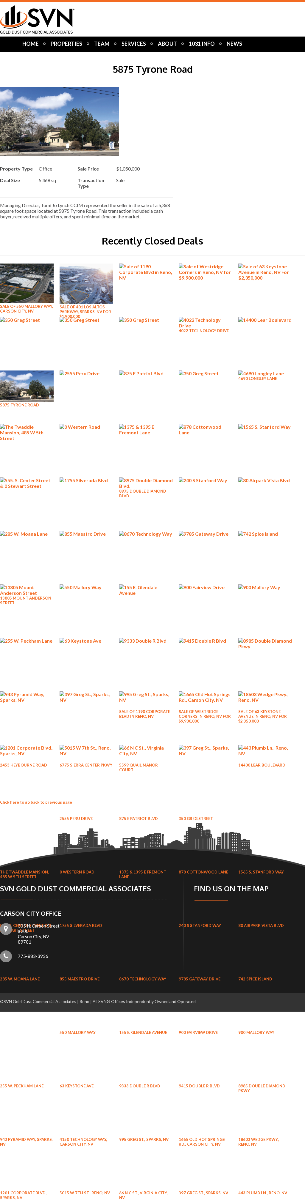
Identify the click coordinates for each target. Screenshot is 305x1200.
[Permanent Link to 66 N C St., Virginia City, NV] (146, 753)
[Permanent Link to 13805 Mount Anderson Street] (27, 593)
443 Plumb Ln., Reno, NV (262, 1192)
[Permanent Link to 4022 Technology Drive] (205, 325)
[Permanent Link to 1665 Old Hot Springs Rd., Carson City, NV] (205, 700)
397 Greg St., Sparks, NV (203, 1192)
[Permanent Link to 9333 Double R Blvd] (146, 641)
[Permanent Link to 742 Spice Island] (265, 534)
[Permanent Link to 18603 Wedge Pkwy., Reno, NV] (265, 700)
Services (134, 43)
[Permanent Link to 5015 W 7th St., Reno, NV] (86, 753)
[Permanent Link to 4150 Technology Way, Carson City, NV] (86, 700)
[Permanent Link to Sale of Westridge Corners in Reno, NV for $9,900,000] (205, 277)
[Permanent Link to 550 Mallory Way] (86, 587)
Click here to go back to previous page (36, 802)
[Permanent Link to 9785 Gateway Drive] (205, 534)
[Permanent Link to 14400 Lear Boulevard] (265, 320)
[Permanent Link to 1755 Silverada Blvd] (86, 480)
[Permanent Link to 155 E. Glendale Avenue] (146, 593)
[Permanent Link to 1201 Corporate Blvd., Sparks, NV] (27, 753)
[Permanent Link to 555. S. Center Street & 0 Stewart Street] (27, 486)
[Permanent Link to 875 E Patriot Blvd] (146, 373)
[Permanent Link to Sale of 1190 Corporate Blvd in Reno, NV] (146, 277)
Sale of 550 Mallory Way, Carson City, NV (26, 308)
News (234, 43)
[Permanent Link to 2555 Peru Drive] (86, 373)
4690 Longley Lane (257, 378)
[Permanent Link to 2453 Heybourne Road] (27, 320)
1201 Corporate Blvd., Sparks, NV (23, 1195)
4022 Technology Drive (204, 330)
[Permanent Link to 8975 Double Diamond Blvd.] (146, 486)
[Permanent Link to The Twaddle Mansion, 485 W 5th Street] (27, 438)
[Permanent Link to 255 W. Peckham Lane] (27, 641)
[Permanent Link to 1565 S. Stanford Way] (265, 427)
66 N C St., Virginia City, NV (143, 1195)
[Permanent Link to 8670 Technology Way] (146, 534)
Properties (66, 43)
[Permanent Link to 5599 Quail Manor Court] (146, 320)
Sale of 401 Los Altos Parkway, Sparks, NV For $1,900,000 (85, 312)
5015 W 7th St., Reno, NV (85, 1192)
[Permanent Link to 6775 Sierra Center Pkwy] (86, 320)
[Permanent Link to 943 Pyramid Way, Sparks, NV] (27, 700)
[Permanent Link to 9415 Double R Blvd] (205, 641)
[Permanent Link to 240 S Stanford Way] (205, 480)
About (167, 43)
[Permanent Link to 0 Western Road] (86, 427)
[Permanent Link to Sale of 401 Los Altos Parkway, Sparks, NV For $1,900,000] (86, 302)
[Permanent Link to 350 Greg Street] (205, 373)
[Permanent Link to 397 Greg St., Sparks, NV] (205, 753)
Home (30, 43)
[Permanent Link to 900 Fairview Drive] (205, 587)
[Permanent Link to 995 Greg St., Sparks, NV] (146, 700)
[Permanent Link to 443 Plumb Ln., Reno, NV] (265, 753)
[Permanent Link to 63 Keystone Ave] (86, 641)
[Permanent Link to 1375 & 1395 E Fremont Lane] (146, 432)
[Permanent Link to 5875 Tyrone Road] (27, 400)
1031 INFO (202, 43)
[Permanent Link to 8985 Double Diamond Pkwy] (265, 646)
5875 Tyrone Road (19, 405)
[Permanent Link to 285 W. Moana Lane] (27, 534)
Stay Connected (42, 55)
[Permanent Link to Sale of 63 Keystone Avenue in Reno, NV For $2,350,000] (265, 277)
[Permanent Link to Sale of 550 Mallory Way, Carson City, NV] (27, 301)
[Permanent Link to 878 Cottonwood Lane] (205, 432)
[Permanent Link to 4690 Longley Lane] (261, 373)
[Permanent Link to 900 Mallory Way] (265, 587)
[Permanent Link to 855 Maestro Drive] (86, 534)
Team (102, 43)
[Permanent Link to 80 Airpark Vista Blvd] (265, 480)
